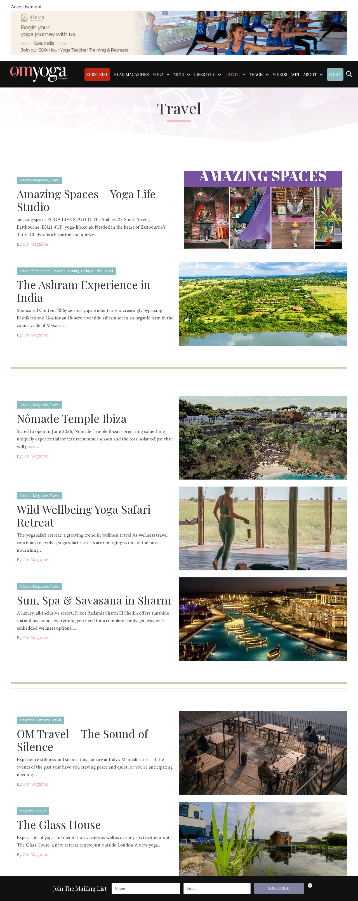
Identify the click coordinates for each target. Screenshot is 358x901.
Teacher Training (65, 271)
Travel (55, 180)
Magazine (40, 180)
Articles (25, 180)
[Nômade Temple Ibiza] (263, 437)
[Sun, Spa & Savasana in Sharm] (263, 619)
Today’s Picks (91, 271)
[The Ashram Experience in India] (263, 303)
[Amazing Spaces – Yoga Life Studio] (263, 212)
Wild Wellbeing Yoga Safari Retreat (83, 515)
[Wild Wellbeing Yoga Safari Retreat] (263, 528)
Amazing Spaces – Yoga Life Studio (86, 200)
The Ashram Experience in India (83, 291)
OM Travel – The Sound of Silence (82, 740)
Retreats (43, 720)
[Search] (348, 74)
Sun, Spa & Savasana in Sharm (94, 599)
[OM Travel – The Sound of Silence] (263, 752)
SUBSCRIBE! (279, 888)
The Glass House (59, 824)
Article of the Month (35, 271)
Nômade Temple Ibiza (72, 418)
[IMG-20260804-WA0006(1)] (179, 32)
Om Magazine (35, 244)
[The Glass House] (263, 843)
